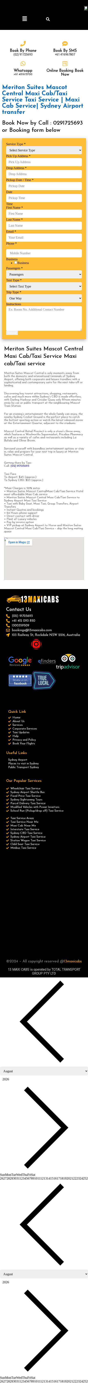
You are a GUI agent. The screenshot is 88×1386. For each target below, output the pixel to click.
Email (11, 231)
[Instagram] (36, 644)
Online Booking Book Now (64, 73)
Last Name (14, 219)
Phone (11, 243)
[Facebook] (11, 644)
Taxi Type (14, 280)
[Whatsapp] (23, 63)
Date (9, 192)
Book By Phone (23, 51)
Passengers (14, 268)
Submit (12, 333)
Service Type (16, 144)
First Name (14, 207)
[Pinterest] (49, 644)
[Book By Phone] (23, 43)
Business (23, 263)
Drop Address (16, 168)
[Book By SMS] (65, 43)
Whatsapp (23, 71)
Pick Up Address (18, 156)
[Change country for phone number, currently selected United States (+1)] (7, 245)
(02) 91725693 (19, 466)
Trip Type (13, 292)
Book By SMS (65, 51)
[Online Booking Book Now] (65, 63)
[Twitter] (24, 644)
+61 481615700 (23, 74)
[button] (24, 19)
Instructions (13, 304)
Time (9, 204)
